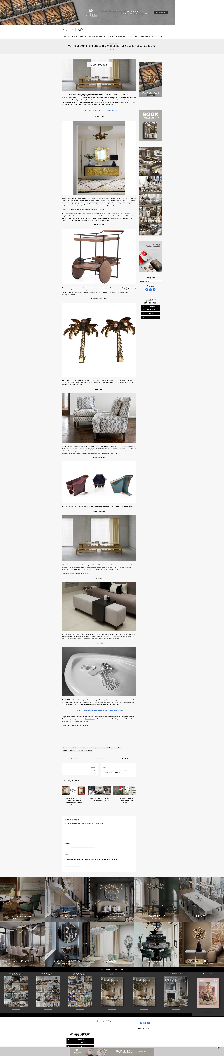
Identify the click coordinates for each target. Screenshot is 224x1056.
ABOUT (140, 1028)
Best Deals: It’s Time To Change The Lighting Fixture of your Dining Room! (73, 801)
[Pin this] (127, 758)
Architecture (127, 36)
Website (67, 855)
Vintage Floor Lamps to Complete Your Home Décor (124, 800)
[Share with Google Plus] (125, 758)
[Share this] (120, 758)
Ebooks (147, 36)
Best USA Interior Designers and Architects (75, 748)
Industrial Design (77, 36)
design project (93, 748)
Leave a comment (99, 758)
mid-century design (112, 43)
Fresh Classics (139, 36)
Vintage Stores (90, 36)
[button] (222, 995)
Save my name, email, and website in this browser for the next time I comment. (92, 859)
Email (67, 849)
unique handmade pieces (70, 751)
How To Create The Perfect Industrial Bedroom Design (99, 799)
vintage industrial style (85, 751)
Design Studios (101, 36)
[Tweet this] (122, 758)
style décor (117, 748)
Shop (153, 36)
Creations (66, 36)
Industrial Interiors (115, 36)
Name (67, 844)
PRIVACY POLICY (147, 1028)
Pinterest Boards (89, 719)
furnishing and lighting (106, 748)
